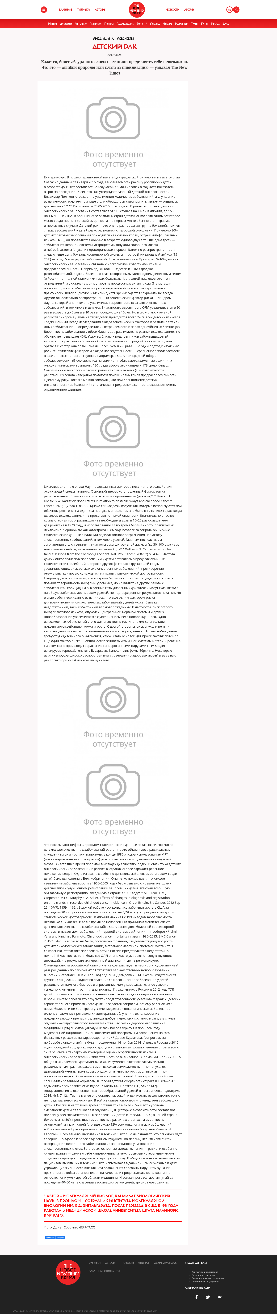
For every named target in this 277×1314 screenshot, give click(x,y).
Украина (155, 23)
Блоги (139, 23)
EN (229, 10)
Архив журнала (165, 1262)
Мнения (143, 1262)
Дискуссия (66, 23)
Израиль (167, 23)
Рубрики (83, 9)
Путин (204, 23)
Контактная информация (205, 1271)
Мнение (52, 23)
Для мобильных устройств (205, 1281)
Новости (173, 9)
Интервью (81, 23)
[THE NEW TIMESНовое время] (137, 10)
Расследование (125, 23)
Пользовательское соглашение (208, 1278)
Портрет (109, 23)
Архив (189, 9)
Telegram (60, 1237)
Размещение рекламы (203, 1275)
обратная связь (196, 1263)
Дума (226, 23)
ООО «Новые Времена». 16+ (104, 1270)
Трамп (194, 23)
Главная (65, 9)
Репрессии (95, 23)
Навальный (181, 23)
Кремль (215, 23)
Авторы (100, 9)
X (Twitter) (50, 1237)
